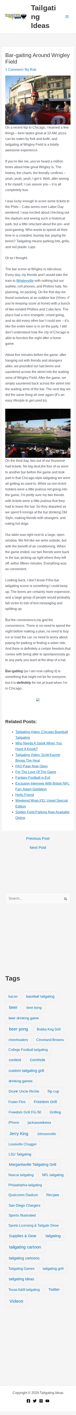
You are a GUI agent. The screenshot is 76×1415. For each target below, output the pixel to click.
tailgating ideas (21, 1279)
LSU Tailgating (20, 1154)
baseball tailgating (40, 996)
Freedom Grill (45, 1102)
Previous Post (37, 838)
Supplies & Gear (22, 1236)
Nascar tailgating (21, 1175)
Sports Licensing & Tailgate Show (33, 1225)
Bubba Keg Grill (49, 1029)
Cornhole (37, 1060)
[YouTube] (47, 1401)
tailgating (53, 1236)
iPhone (13, 1122)
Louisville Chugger (22, 1144)
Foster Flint (16, 1102)
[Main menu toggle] (67, 16)
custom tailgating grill (26, 1071)
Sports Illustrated (22, 1215)
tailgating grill (53, 1269)
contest (15, 1060)
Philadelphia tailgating (25, 1185)
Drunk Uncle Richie (24, 1091)
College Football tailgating (28, 1050)
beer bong (34, 1007)
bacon (13, 996)
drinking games (21, 1081)
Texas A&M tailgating (24, 1289)
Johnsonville (46, 1134)
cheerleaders (18, 1040)
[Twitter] (35, 1401)
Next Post (38, 847)
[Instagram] (41, 1401)
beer (13, 1007)
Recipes (52, 1195)
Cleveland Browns (50, 1040)
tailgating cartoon (25, 1247)
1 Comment (14, 69)
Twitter (54, 1289)
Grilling (55, 1112)
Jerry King (18, 1133)
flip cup (53, 1091)
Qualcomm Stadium (23, 1195)
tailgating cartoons (24, 1258)
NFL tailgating (53, 1175)
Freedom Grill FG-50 (25, 1112)
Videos (16, 1301)
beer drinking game (24, 1018)
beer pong (18, 1029)
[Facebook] (28, 1401)
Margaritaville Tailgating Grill (32, 1164)
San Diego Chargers (24, 1205)
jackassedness (39, 1123)
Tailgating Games (21, 1268)
